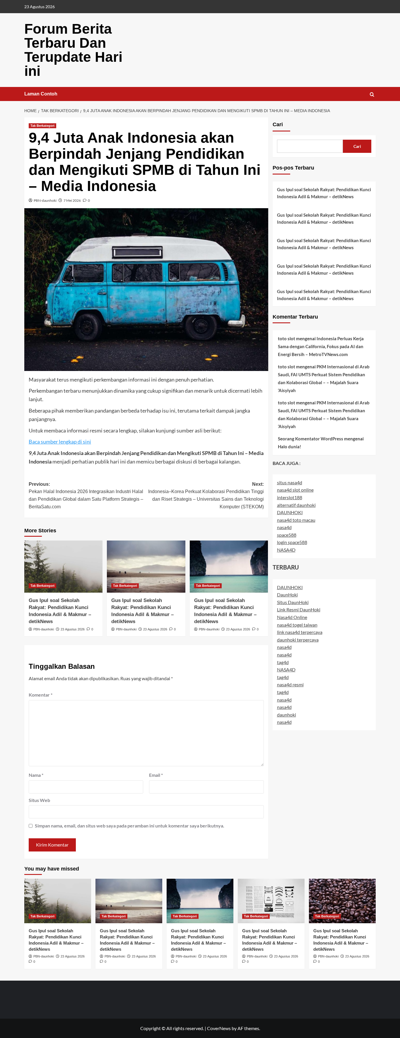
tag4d (283, 662)
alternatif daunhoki (296, 505)
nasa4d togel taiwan (297, 624)
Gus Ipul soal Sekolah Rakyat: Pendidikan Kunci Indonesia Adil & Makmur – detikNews (324, 193)
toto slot (286, 338)
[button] (372, 94)
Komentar (40, 694)
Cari (278, 124)
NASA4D (286, 550)
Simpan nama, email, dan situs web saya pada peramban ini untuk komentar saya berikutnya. (129, 825)
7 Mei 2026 (72, 200)
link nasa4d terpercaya (299, 632)
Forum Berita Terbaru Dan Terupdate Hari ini (73, 50)
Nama (36, 775)
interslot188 (289, 497)
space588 (286, 535)
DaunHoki (287, 594)
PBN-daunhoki (45, 200)
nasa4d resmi (290, 684)
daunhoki (286, 714)
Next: (206, 495)
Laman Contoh (40, 93)
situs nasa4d (289, 482)
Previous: (86, 495)
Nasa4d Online (292, 617)
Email (156, 775)
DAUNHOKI (290, 512)
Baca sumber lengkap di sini (60, 441)
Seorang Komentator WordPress (310, 438)
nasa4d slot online (295, 490)
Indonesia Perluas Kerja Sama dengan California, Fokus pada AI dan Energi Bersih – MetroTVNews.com (321, 346)
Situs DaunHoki (293, 602)
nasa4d (284, 527)
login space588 (292, 542)
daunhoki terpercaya (298, 639)
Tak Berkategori (42, 125)
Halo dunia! (289, 446)
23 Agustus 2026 (73, 629)
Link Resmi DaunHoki (298, 609)
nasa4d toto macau (296, 520)
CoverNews (219, 1028)
